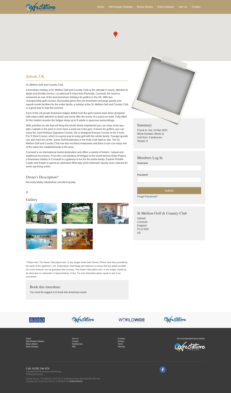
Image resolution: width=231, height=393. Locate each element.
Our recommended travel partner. (191, 339)
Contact (196, 6)
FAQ (74, 347)
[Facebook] (163, 369)
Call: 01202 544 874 (37, 368)
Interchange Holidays (35, 341)
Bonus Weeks (145, 6)
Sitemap (121, 347)
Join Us (183, 6)
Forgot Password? (147, 196)
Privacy (121, 341)
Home (100, 6)
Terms (120, 344)
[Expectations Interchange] (40, 6)
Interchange (120, 6)
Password (142, 174)
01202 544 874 (75, 381)
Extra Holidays (165, 6)
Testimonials (77, 344)
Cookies (121, 339)
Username (142, 163)
